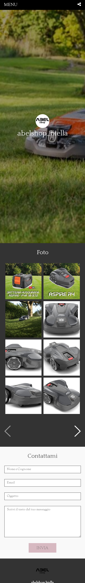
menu (10, 5)
